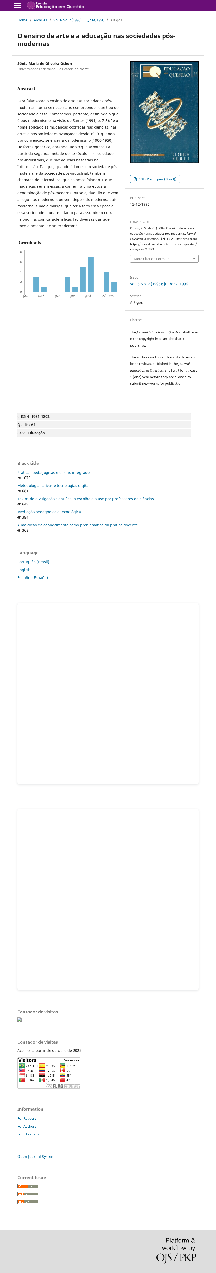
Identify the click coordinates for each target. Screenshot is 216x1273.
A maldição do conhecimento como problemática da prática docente (77, 525)
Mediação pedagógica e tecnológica (49, 511)
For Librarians (28, 1134)
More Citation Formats (151, 258)
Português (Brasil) (33, 561)
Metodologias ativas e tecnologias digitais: (54, 485)
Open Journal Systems (36, 1156)
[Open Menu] (17, 5)
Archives (40, 20)
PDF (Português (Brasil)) (157, 179)
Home (22, 20)
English (24, 569)
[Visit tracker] (19, 1020)
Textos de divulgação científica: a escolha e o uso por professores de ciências (85, 498)
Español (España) (32, 577)
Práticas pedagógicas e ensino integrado (53, 472)
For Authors (26, 1126)
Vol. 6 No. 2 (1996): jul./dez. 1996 (78, 20)
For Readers (26, 1118)
